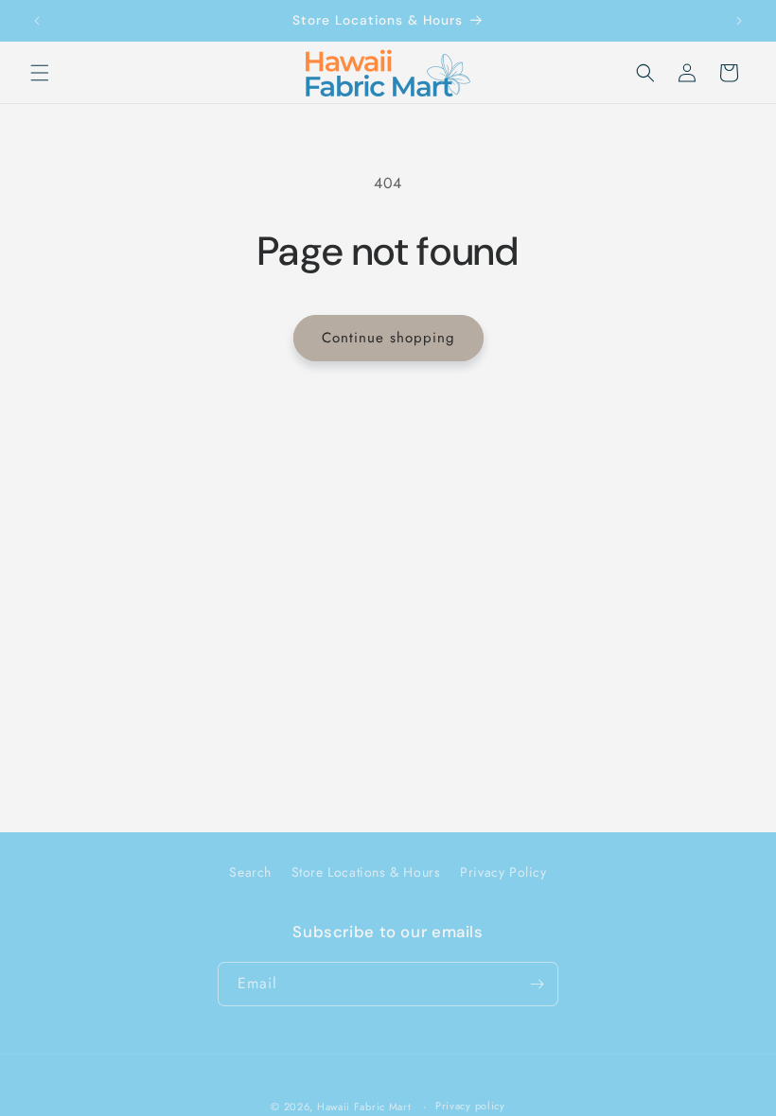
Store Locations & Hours (366, 872)
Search (250, 872)
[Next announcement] (739, 21)
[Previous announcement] (37, 21)
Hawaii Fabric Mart (364, 1106)
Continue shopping (388, 337)
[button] (40, 73)
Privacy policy (470, 1105)
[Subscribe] (536, 984)
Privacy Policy (503, 872)
